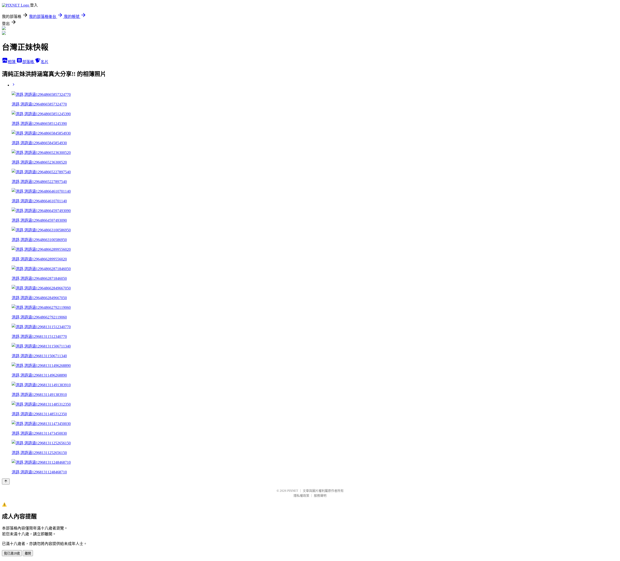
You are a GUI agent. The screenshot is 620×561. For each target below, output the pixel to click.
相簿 (12, 62)
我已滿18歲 (12, 553)
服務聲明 (320, 495)
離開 (28, 553)
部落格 (28, 62)
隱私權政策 (301, 495)
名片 (44, 62)
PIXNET (292, 491)
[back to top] (6, 481)
